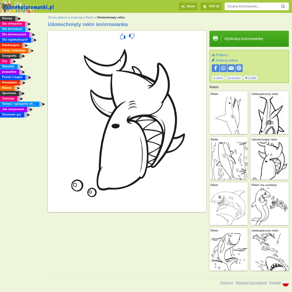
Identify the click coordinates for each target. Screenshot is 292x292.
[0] (131, 37)
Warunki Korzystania (251, 283)
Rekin (89, 17)
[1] (122, 37)
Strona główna (57, 17)
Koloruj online (227, 60)
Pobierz (222, 55)
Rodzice (226, 283)
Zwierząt (76, 17)
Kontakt (275, 283)
